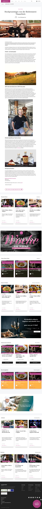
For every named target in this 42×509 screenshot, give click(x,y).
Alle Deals (38, 258)
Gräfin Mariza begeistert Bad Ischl (34, 431)
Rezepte (25, 1)
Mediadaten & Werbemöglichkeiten (6, 502)
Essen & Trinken (19, 291)
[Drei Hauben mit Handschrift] (20, 458)
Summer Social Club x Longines (21, 431)
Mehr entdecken (37, 342)
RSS (1, 503)
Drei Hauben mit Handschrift (19, 466)
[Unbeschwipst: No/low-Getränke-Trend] (35, 458)
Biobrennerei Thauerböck (8, 184)
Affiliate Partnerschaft (37, 488)
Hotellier (29, 487)
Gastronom (29, 486)
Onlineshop (19, 147)
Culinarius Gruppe (37, 486)
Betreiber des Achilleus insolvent (35, 211)
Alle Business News (38, 452)
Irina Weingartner (22, 17)
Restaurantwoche (4, 429)
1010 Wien (31, 208)
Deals (19, 1)
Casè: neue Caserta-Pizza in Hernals (20, 211)
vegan (30, 294)
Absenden (37, 331)
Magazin (12, 1)
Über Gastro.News (3, 497)
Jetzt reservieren (7, 362)
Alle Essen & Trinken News (36, 282)
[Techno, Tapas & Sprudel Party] (35, 264)
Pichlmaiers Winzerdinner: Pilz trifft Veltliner (21, 271)
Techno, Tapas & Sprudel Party (35, 270)
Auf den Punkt (18, 461)
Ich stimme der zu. (31, 333)
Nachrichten (29, 328)
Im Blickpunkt (32, 461)
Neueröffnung (17, 208)
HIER (21, 182)
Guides (16, 1)
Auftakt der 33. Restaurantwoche (6, 431)
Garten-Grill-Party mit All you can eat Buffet (7, 271)
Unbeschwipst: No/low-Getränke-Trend (34, 466)
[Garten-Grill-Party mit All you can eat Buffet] (7, 264)
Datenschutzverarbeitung (33, 333)
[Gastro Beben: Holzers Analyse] (6, 458)
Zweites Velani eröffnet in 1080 (35, 296)
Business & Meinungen (6, 461)
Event (16, 429)
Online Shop (30, 490)
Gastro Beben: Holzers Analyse (7, 211)
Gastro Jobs (23, 490)
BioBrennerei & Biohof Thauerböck (10, 178)
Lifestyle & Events (6, 426)
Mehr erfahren (4, 222)
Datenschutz (3, 501)
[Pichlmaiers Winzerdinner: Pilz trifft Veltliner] (21, 264)
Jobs (21, 1)
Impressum (2, 498)
